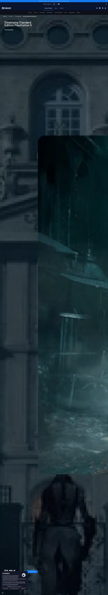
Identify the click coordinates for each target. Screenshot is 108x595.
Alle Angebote (18, 16)
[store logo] (6, 8)
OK (54, 4)
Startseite (5, 16)
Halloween (11, 16)
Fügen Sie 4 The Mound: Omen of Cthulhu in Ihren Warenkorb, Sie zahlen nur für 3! (54, 1)
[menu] (54, 8)
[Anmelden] (105, 8)
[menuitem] (48, 8)
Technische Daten (8, 29)
